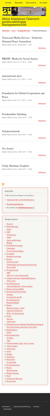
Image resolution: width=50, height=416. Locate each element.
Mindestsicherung (13, 373)
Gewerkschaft (11, 362)
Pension (9, 259)
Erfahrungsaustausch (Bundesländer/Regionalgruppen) (25, 324)
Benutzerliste (31, 2)
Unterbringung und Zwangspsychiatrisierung (22, 265)
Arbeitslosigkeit (12, 346)
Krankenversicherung (14, 256)
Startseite (5, 30)
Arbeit (9, 237)
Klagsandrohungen (13, 302)
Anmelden (43, 2)
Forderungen (11, 248)
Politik (9, 316)
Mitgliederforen (12, 330)
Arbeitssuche (11, 281)
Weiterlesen (42, 48)
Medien (9, 305)
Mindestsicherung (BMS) (15, 289)
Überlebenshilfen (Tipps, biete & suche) (20, 343)
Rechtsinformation (13, 335)
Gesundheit (10, 254)
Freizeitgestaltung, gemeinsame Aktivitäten (22, 327)
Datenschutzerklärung (22, 406)
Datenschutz (11, 359)
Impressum (6, 406)
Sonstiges (10, 294)
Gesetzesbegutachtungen (15, 251)
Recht (9, 376)
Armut (9, 351)
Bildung (9, 243)
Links (13, 30)
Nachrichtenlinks (12, 226)
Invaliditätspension (13, 284)
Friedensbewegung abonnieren (3, 184)
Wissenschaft (11, 267)
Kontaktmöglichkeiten (15, 204)
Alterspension (11, 235)
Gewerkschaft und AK (14, 297)
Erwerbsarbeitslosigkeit (15, 245)
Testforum (10, 338)
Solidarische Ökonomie (15, 379)
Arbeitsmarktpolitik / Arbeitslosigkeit (20, 286)
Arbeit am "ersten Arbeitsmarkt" (18, 275)
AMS (8, 232)
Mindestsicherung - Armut (15, 308)
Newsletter (19, 2)
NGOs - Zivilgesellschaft (15, 313)
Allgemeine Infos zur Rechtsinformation (20, 200)
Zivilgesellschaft (24, 30)
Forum (9, 229)
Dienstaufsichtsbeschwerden (16, 292)
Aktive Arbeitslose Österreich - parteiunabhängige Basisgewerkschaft (21, 21)
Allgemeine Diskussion (15, 311)
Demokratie (11, 357)
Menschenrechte (12, 370)
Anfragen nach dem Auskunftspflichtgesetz (21, 278)
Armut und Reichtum (14, 240)
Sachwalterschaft (12, 262)
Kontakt (8, 2)
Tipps (8, 340)
